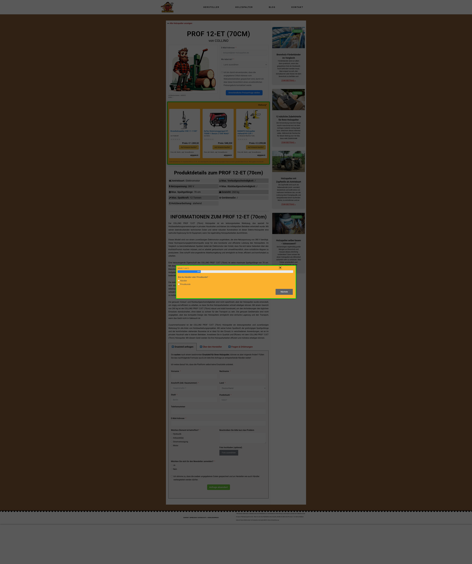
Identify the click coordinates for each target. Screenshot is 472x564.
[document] (236, 282)
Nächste (284, 292)
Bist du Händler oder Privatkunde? (193, 277)
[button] (280, 267)
